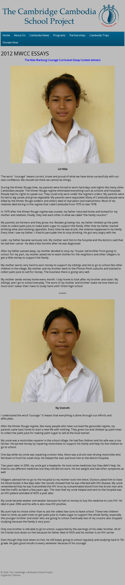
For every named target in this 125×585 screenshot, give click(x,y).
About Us (19, 35)
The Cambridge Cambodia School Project (31, 572)
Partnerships (77, 35)
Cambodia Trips (99, 35)
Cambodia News (39, 35)
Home (6, 35)
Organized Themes (11, 575)
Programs (59, 35)
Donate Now (10, 42)
